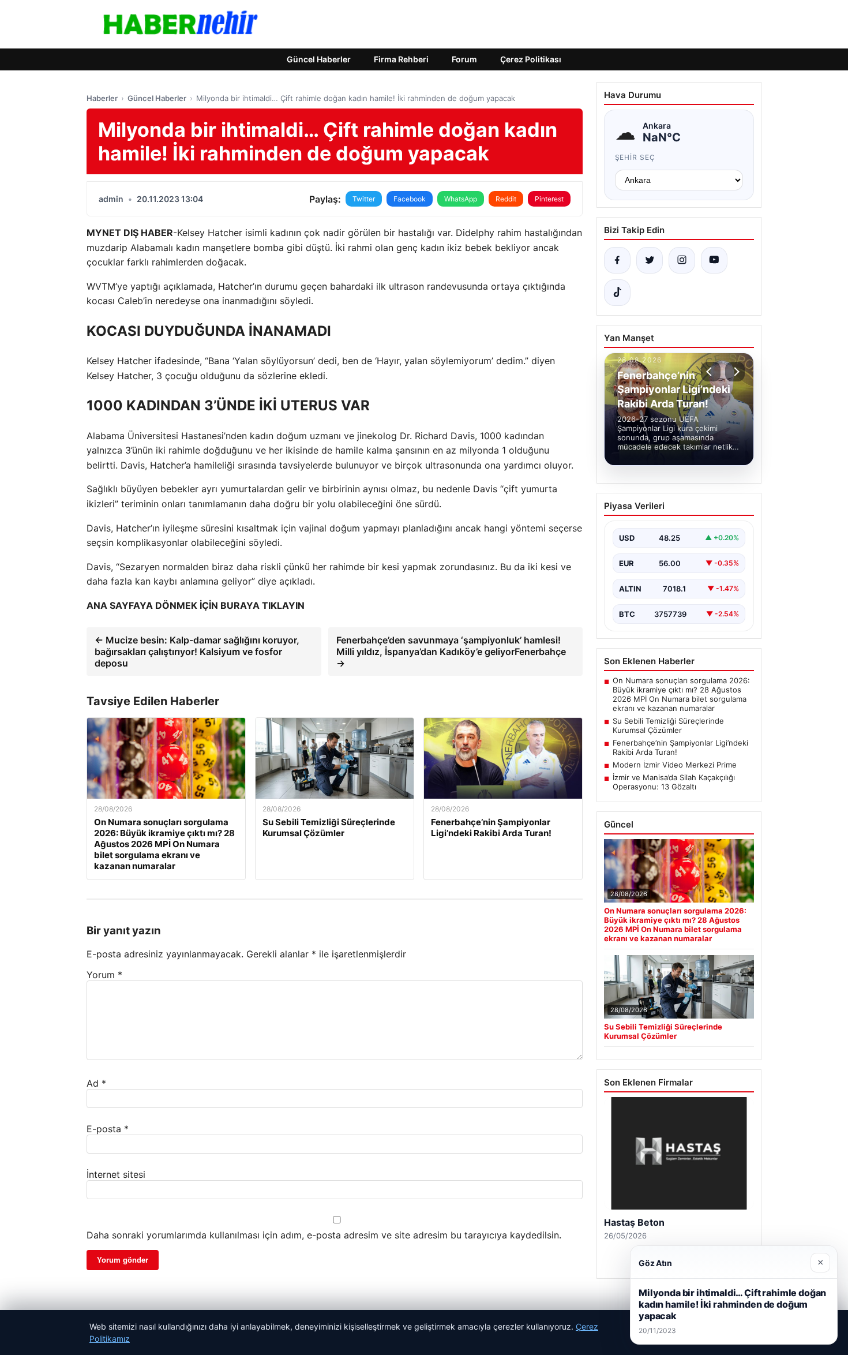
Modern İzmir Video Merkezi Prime (675, 764)
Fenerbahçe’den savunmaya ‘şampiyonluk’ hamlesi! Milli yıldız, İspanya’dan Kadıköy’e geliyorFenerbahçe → (451, 651)
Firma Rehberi (401, 59)
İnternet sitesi (116, 1174)
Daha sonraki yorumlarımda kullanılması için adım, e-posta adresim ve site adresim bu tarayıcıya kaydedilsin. (324, 1235)
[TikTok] (617, 292)
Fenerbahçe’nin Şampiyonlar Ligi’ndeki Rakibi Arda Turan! (680, 747)
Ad (96, 1083)
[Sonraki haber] (735, 371)
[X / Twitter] (649, 260)
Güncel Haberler (319, 59)
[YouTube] (714, 260)
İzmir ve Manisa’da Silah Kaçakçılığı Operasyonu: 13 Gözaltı (674, 782)
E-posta (108, 1129)
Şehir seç (635, 157)
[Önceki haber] (711, 371)
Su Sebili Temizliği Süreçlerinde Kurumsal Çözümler (668, 725)
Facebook (409, 198)
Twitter (363, 198)
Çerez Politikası (530, 59)
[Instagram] (682, 260)
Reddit (506, 198)
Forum (464, 59)
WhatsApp (460, 198)
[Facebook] (617, 260)
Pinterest (549, 198)
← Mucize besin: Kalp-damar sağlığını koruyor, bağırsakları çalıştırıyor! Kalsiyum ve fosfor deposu (197, 651)
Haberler (102, 98)
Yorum (104, 974)
